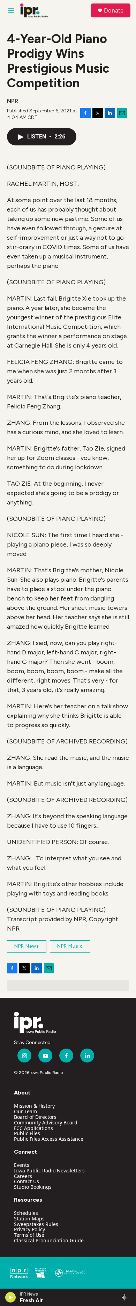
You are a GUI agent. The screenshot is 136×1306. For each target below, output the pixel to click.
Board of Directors (35, 1117)
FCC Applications (33, 1128)
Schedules (26, 1213)
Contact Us (26, 1181)
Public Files (27, 1133)
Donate (113, 10)
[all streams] (127, 1297)
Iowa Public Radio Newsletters (49, 1170)
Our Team (25, 1111)
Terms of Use (29, 1235)
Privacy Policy (29, 1229)
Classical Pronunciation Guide (49, 1240)
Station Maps (29, 1218)
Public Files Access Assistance (48, 1139)
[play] (10, 1297)
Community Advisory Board (45, 1122)
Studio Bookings (33, 1187)
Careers (23, 1176)
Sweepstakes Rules (36, 1224)
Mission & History (34, 1105)
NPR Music (70, 946)
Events (21, 1165)
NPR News (26, 946)
